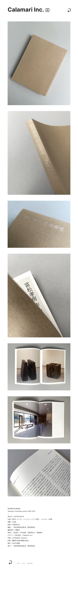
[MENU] (47, 10)
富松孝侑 (29, 563)
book (23, 563)
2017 (18, 563)
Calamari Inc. (26, 9)
